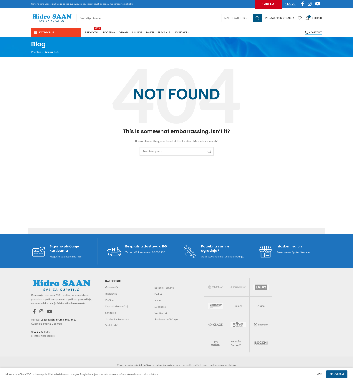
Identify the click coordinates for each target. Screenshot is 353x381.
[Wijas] (215, 343)
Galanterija (111, 287)
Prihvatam (337, 374)
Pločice (109, 300)
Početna (36, 51)
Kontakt (315, 32)
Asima (261, 305)
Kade (158, 300)
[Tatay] (261, 287)
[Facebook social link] (34, 311)
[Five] (238, 324)
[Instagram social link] (41, 311)
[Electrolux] (261, 324)
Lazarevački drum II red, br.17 (58, 319)
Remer (238, 305)
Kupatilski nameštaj (116, 306)
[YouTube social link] (49, 311)
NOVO (291, 3)
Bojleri (158, 293)
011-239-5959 (42, 331)
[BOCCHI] (261, 343)
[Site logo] (52, 17)
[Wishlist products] (300, 18)
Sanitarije (110, 312)
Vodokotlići (111, 325)
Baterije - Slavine (164, 287)
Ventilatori (161, 313)
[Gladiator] (215, 306)
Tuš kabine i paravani (117, 319)
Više (319, 374)
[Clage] (215, 324)
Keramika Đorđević (236, 343)
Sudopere (160, 306)
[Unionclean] (238, 287)
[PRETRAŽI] (257, 18)
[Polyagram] (215, 287)
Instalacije (111, 293)
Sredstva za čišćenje (166, 319)
